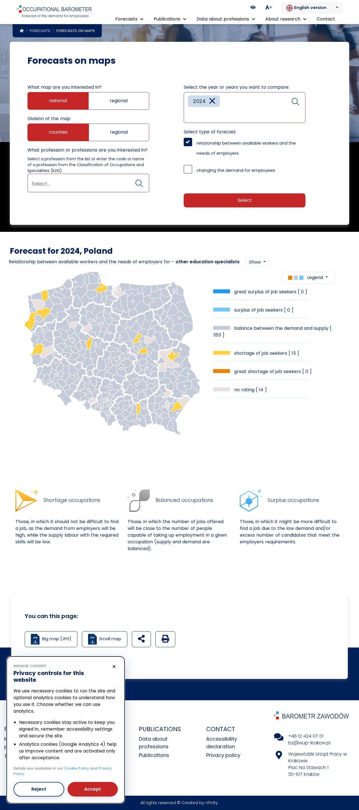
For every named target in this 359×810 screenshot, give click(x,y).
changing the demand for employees (236, 170)
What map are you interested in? (64, 87)
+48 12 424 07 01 (305, 736)
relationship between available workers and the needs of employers (246, 148)
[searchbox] (88, 184)
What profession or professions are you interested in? (87, 150)
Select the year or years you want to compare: (236, 87)
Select (245, 200)
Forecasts (40, 30)
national (58, 100)
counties (58, 132)
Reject (38, 789)
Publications (154, 755)
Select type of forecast (210, 132)
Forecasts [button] (127, 19)
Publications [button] (168, 19)
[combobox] (88, 183)
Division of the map (48, 118)
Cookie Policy (76, 768)
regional (119, 100)
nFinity (211, 803)
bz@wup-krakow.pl (309, 743)
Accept (92, 789)
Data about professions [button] (223, 19)
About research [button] (283, 19)
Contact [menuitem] (326, 19)
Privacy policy (223, 755)
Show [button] (255, 262)
